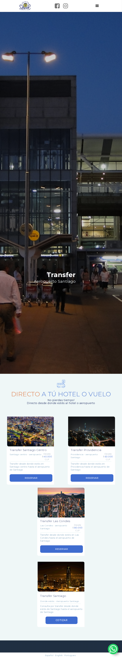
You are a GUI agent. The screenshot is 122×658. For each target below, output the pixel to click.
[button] (97, 6)
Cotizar (62, 620)
